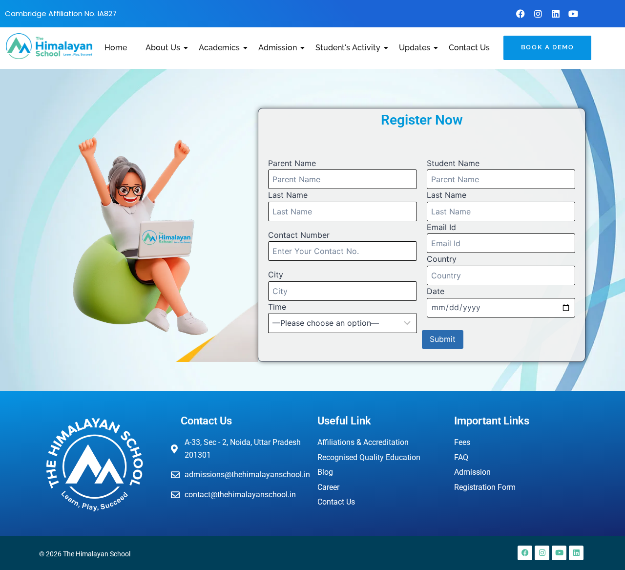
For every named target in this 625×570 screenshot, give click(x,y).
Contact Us (469, 47)
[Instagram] (538, 13)
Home (115, 47)
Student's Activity (347, 47)
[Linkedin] (555, 13)
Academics (219, 47)
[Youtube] (573, 13)
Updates (414, 47)
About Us (163, 47)
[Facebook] (520, 13)
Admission (277, 47)
